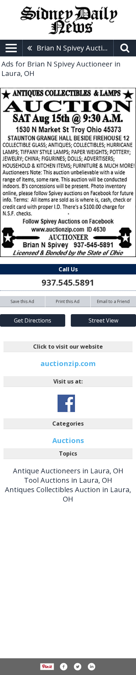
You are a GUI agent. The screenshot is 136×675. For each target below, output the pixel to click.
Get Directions (32, 320)
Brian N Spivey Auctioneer (75, 48)
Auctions (68, 440)
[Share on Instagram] (91, 667)
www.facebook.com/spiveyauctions (66, 403)
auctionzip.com (68, 363)
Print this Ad (68, 301)
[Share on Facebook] (63, 667)
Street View (103, 320)
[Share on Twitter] (77, 667)
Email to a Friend (113, 301)
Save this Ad (22, 301)
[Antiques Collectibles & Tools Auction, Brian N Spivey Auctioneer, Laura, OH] (68, 172)
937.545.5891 (68, 282)
